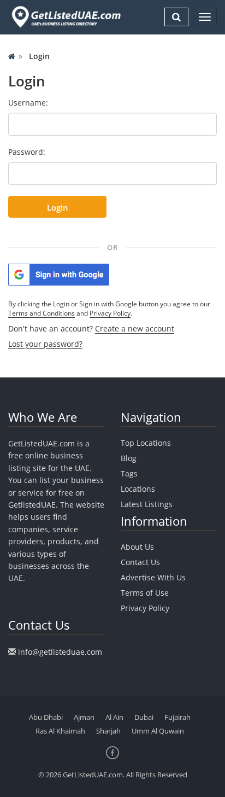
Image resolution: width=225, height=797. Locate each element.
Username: (28, 102)
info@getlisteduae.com (60, 652)
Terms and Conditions (41, 313)
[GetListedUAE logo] (65, 17)
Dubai (143, 717)
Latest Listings (147, 504)
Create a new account (134, 328)
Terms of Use (145, 592)
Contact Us (140, 562)
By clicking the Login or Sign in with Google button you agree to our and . (109, 308)
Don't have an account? (91, 328)
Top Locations (146, 443)
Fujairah (177, 717)
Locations (138, 489)
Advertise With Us (153, 577)
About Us (137, 547)
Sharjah (108, 731)
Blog (129, 458)
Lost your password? (45, 344)
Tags (129, 473)
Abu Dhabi (46, 717)
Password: (26, 152)
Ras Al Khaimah (60, 731)
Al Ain (114, 717)
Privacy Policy (110, 313)
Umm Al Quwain (158, 731)
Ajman (84, 717)
